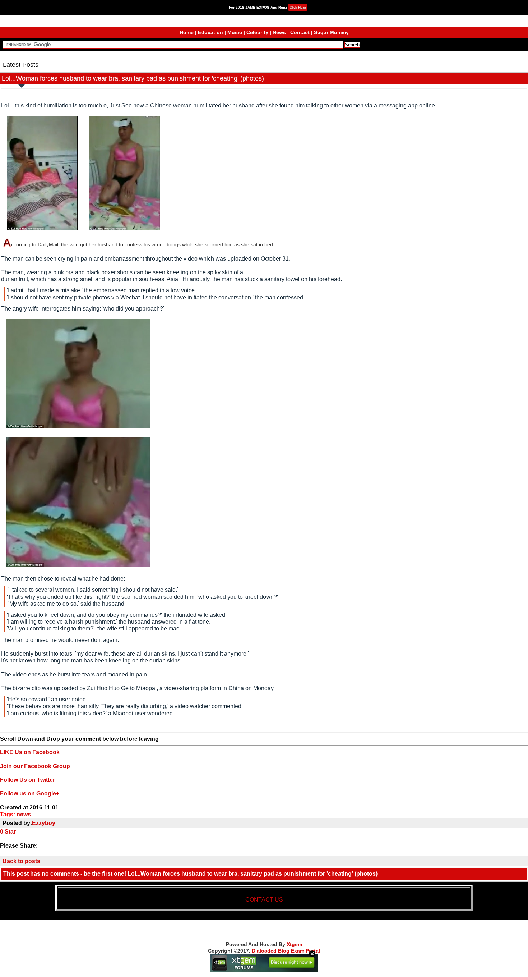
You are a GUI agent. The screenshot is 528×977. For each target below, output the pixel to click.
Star (10, 832)
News (279, 32)
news (24, 814)
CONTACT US (264, 899)
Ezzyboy (43, 823)
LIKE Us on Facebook (30, 752)
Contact (300, 32)
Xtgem (294, 944)
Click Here (298, 7)
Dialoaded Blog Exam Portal (286, 951)
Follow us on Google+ (29, 793)
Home (187, 32)
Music (234, 32)
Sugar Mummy (331, 32)
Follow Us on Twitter (27, 780)
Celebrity (257, 32)
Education (210, 32)
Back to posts (21, 861)
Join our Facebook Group (35, 766)
